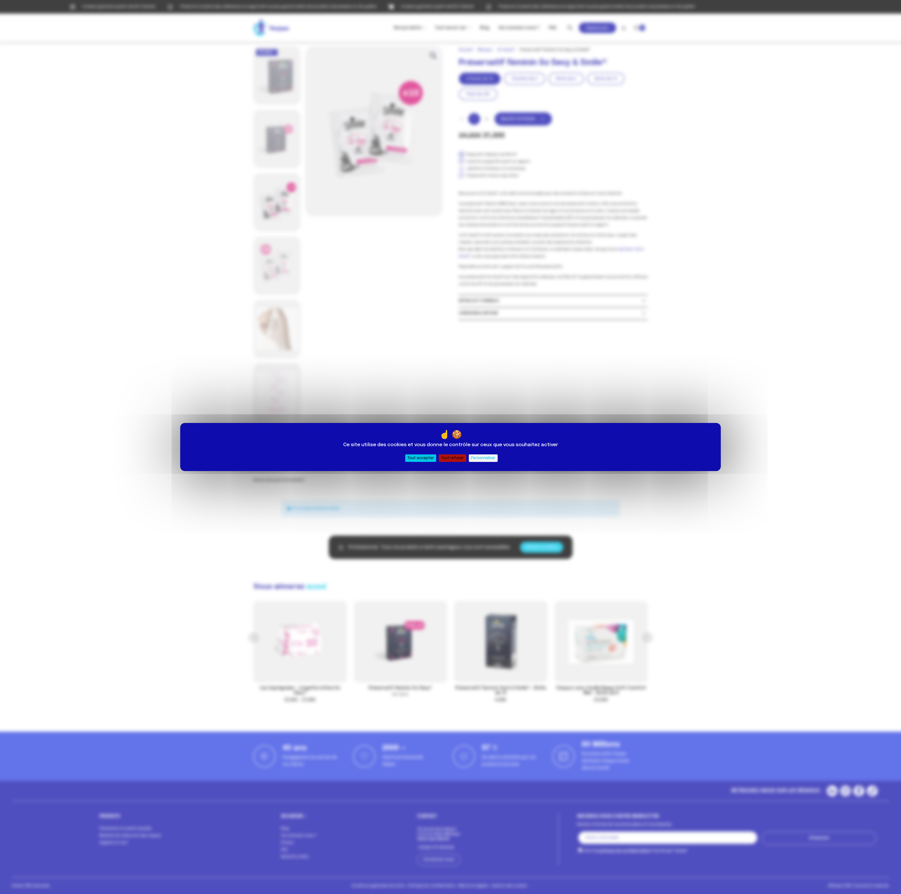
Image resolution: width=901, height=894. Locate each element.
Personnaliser (483, 458)
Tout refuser (452, 458)
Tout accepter (421, 458)
